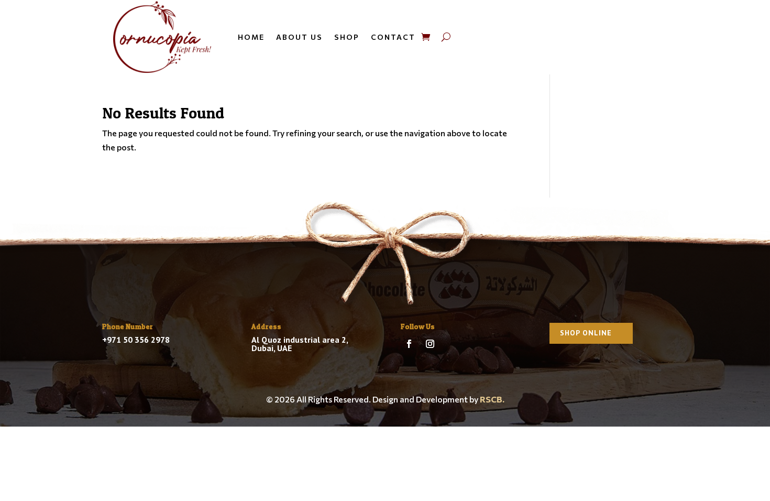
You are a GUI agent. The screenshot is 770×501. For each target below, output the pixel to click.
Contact (393, 36)
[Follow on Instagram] (430, 343)
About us (299, 36)
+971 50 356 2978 (136, 339)
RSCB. (492, 399)
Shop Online (586, 332)
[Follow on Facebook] (409, 343)
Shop (346, 36)
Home (251, 36)
